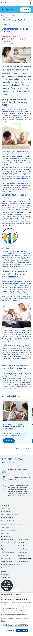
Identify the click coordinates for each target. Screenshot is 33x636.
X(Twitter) (24, 39)
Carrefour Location (23, 552)
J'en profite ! (25, 9)
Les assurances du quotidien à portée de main (13, 524)
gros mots (13, 162)
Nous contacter (5, 574)
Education (5, 18)
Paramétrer (10, 630)
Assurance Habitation (6, 508)
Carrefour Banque (23, 545)
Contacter (6, 39)
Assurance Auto (5, 511)
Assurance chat (5, 533)
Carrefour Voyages (23, 549)
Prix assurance (5, 555)
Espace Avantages (6, 577)
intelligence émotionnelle (23, 264)
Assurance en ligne (6, 545)
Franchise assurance (6, 561)
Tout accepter (22, 630)
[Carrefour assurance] (6, 3)
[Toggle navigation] (30, 3)
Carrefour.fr (21, 542)
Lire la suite (8, 441)
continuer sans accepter (10, 595)
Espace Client (4, 571)
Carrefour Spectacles (23, 555)
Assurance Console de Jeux (8, 517)
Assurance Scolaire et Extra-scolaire (16, 15)
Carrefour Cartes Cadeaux (25, 558)
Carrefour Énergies (23, 561)
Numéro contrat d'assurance (8, 542)
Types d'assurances (6, 549)
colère (9, 342)
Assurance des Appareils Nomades (10, 521)
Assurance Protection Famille (9, 530)
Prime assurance (5, 558)
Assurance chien (5, 536)
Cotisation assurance (6, 568)
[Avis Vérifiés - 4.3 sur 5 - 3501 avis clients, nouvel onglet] (7, 585)
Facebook (15, 39)
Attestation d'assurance (7, 552)
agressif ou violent (25, 349)
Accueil (3, 15)
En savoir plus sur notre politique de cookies (16, 625)
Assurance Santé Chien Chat (8, 527)
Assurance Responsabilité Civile (9, 564)
